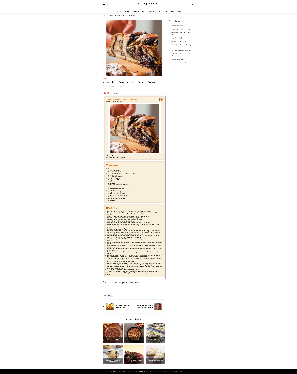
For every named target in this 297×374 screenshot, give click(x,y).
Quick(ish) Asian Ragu (177, 59)
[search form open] (192, 4)
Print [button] (162, 100)
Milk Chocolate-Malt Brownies (134, 361)
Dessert (127, 11)
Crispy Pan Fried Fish (177, 38)
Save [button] (159, 100)
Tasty (110, 295)
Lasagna (151, 11)
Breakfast (136, 11)
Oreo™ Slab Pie (155, 340)
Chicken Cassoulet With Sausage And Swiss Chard (181, 46)
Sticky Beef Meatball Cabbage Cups (182, 50)
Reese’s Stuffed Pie (113, 340)
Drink (158, 11)
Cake (143, 11)
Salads (179, 11)
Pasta (172, 11)
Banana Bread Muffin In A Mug (180, 29)
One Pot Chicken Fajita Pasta (180, 41)
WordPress (183, 371)
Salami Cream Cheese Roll (179, 63)
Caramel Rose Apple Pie (134, 340)
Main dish (118, 11)
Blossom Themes (167, 371)
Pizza (165, 11)
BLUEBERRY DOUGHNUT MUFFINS (113, 361)
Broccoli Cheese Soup (177, 26)
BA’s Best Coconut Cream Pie (155, 361)
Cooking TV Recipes (148, 3)
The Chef (105, 87)
